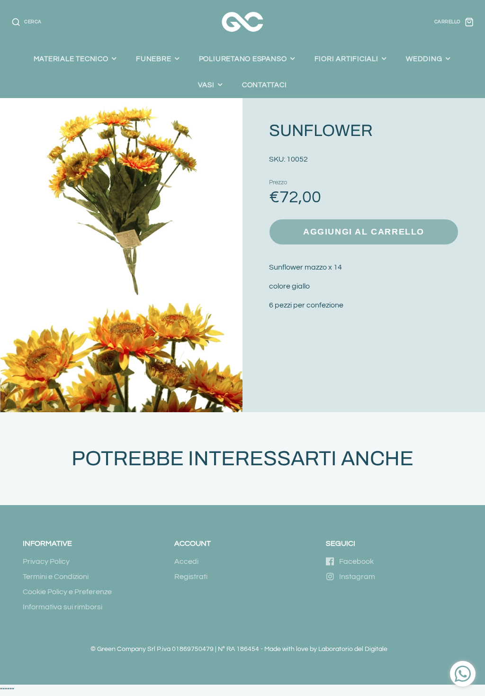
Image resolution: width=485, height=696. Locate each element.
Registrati (190, 576)
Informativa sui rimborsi (62, 607)
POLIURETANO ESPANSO (243, 59)
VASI (206, 85)
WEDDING (424, 59)
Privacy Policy (46, 561)
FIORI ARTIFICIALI (346, 59)
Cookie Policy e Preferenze (67, 592)
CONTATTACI (264, 85)
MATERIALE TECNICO (71, 59)
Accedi (186, 561)
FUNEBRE (153, 59)
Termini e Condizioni (56, 576)
